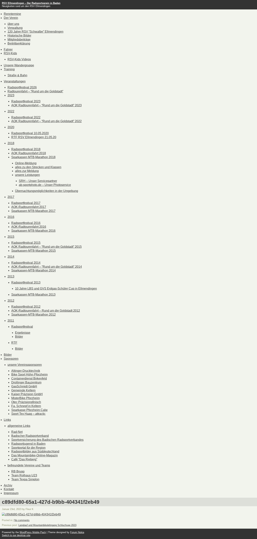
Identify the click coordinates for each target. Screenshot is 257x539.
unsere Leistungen (27, 174)
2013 (11, 276)
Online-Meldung (25, 163)
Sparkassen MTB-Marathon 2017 (33, 210)
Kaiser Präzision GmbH (27, 394)
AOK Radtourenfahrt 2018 (28, 153)
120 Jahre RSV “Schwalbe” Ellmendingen (35, 31)
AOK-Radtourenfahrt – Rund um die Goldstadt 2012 (45, 310)
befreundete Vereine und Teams (29, 465)
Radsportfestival (22, 326)
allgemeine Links (19, 425)
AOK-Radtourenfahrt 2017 (28, 207)
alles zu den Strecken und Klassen (38, 167)
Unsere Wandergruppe (19, 65)
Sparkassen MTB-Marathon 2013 (33, 294)
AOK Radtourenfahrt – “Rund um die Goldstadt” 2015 (46, 246)
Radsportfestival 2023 (25, 101)
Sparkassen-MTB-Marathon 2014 (33, 270)
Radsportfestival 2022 (25, 117)
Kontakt (9, 489)
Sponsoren (11, 358)
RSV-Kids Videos (19, 59)
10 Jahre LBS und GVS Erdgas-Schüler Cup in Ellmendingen (56, 288)
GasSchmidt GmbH (24, 386)
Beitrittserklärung (19, 43)
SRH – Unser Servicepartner (38, 180)
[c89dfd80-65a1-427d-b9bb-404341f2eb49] (31, 514)
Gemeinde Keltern (23, 390)
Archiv (8, 485)
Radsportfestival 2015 (25, 242)
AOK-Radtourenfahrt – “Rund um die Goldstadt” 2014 (46, 266)
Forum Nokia (77, 532)
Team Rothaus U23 (24, 475)
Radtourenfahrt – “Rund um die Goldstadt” (35, 91)
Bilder (19, 336)
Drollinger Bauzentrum (26, 382)
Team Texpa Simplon (25, 479)
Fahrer (8, 49)
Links (7, 419)
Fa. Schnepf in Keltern (26, 406)
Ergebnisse (22, 332)
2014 (11, 256)
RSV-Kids (10, 53)
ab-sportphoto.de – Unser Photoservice (45, 184)
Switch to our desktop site (16, 535)
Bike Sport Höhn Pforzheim (29, 374)
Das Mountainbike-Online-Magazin (34, 455)
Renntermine (12, 13)
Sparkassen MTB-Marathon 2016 (33, 230)
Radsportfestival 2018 (25, 149)
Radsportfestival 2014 (25, 262)
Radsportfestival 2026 (22, 87)
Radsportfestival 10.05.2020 (30, 133)
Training (9, 69)
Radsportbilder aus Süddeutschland (35, 451)
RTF (14, 342)
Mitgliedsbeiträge (19, 39)
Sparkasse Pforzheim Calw (29, 410)
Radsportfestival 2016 (25, 223)
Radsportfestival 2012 (25, 306)
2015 (11, 236)
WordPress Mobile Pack (33, 532)
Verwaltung (15, 27)
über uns (13, 23)
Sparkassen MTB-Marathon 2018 (33, 157)
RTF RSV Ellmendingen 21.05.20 (33, 137)
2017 (11, 197)
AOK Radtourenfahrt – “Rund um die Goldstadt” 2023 (46, 105)
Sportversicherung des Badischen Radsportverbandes (47, 439)
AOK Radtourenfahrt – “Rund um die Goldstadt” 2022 (46, 121)
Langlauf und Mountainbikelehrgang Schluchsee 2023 (47, 525)
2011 (11, 320)
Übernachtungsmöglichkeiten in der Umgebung (46, 190)
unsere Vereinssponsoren (25, 364)
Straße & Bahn (17, 75)
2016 (11, 217)
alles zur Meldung (27, 171)
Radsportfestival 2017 (25, 203)
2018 (11, 143)
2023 (11, 95)
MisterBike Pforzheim (25, 398)
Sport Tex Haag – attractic (28, 413)
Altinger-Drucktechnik (25, 370)
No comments (22, 520)
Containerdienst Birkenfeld (29, 378)
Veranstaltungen (15, 81)
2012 (11, 300)
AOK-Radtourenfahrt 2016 (28, 226)
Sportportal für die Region (28, 447)
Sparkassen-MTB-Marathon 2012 (33, 314)
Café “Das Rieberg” (24, 459)
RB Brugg (17, 471)
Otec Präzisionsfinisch (26, 402)
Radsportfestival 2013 (25, 282)
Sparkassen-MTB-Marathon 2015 (33, 250)
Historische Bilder (19, 35)
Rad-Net (17, 431)
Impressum (11, 493)
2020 (11, 127)
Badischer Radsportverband (30, 435)
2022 (11, 111)
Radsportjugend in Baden (28, 443)
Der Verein (11, 17)
